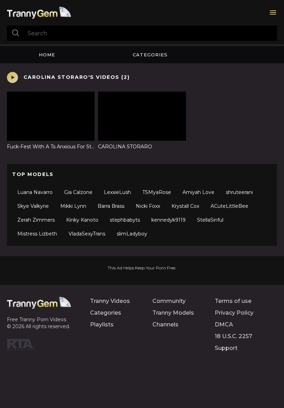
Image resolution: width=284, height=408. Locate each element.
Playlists (102, 324)
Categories (150, 54)
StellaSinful (210, 220)
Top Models (33, 174)
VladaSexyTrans (87, 234)
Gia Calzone (78, 192)
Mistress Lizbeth (37, 234)
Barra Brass (111, 206)
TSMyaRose (156, 192)
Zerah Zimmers (36, 220)
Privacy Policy (234, 312)
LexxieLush (117, 192)
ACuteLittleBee (229, 206)
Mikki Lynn (73, 206)
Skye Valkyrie (33, 206)
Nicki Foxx (148, 206)
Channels (165, 324)
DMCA (224, 324)
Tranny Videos (110, 301)
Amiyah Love (198, 192)
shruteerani (239, 192)
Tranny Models (173, 312)
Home (47, 54)
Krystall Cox (185, 206)
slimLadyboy (132, 234)
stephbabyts (125, 220)
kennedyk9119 (168, 220)
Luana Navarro (35, 192)
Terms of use (233, 301)
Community (169, 301)
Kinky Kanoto (82, 220)
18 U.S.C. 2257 (233, 336)
